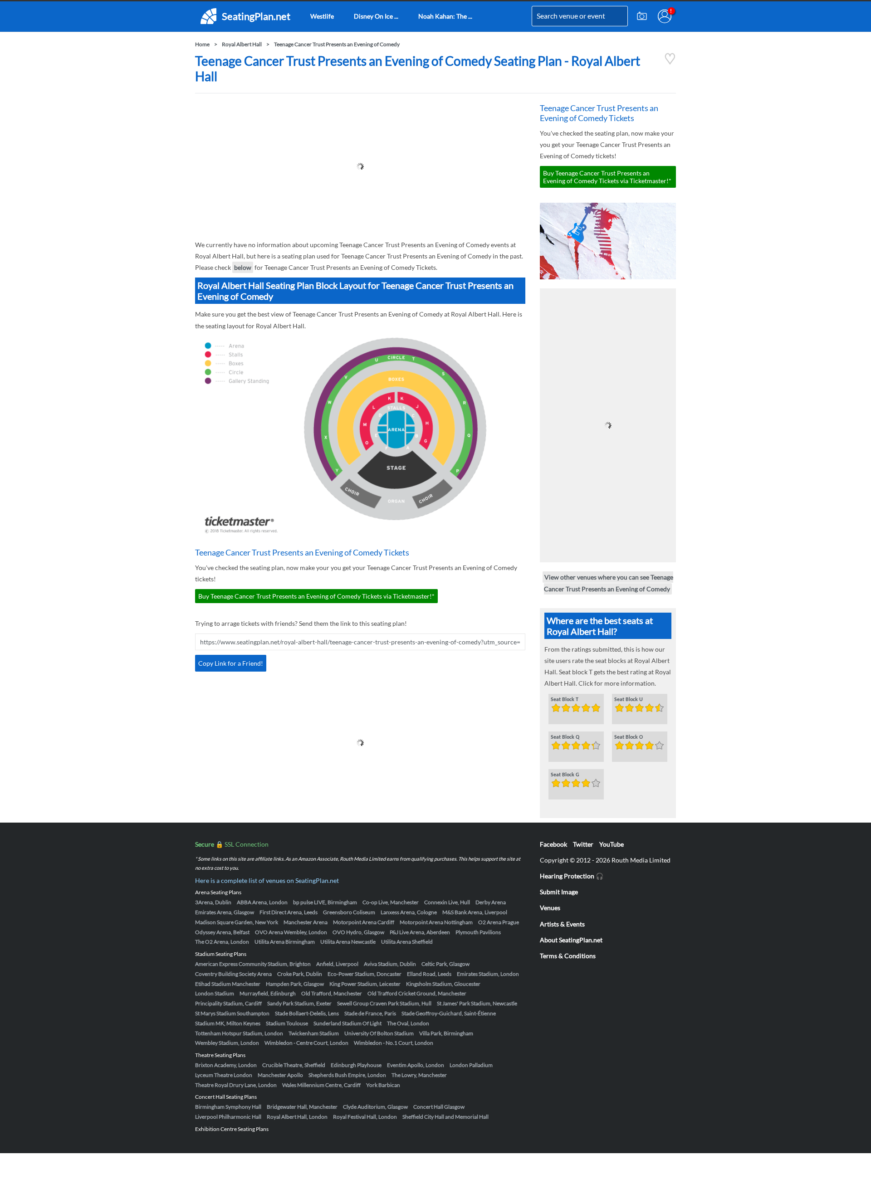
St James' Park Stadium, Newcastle (477, 1003)
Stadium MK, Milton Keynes (227, 1023)
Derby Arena (490, 902)
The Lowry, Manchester (419, 1075)
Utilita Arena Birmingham (284, 941)
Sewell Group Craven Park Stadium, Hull (384, 1003)
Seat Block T (564, 699)
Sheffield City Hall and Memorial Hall (445, 1116)
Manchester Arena (306, 922)
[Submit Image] (642, 16)
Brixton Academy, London (226, 1065)
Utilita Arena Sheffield (407, 941)
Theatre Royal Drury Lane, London (236, 1085)
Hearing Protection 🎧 (571, 876)
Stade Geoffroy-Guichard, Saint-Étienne (448, 1013)
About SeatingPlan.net (571, 940)
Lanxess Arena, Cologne (409, 912)
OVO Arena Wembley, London (291, 932)
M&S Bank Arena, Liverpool (474, 912)
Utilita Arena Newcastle (348, 941)
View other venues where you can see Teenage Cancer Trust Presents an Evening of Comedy (608, 582)
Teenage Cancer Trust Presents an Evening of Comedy (337, 44)
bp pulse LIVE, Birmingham (325, 902)
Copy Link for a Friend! (230, 663)
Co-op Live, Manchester (390, 902)
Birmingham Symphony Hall (228, 1106)
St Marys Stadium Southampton (232, 1013)
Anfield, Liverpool (337, 963)
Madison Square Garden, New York (236, 922)
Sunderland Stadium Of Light (347, 1023)
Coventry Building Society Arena (233, 973)
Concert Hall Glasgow (439, 1106)
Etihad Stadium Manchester (227, 983)
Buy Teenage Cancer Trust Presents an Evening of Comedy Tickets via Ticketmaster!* (316, 596)
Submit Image (559, 892)
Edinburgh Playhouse (356, 1065)
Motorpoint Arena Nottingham (436, 922)
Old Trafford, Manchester (331, 993)
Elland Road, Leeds (429, 973)
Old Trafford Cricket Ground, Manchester (416, 993)
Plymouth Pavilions (478, 932)
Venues (550, 907)
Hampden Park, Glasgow (295, 983)
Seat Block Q (565, 737)
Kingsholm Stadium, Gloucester (443, 983)
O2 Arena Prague (498, 922)
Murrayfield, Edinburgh (268, 993)
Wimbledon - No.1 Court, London (393, 1042)
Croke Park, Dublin (299, 973)
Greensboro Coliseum (349, 912)
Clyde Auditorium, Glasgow (375, 1106)
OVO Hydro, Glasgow (358, 932)
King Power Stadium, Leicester (365, 983)
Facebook (553, 844)
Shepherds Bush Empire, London (347, 1075)
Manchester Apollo (280, 1075)
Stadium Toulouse (287, 1023)
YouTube (611, 844)
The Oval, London (408, 1023)
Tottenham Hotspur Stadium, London (239, 1033)
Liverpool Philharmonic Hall (228, 1116)
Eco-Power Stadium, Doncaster (364, 973)
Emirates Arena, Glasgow (224, 912)
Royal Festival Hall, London (365, 1116)
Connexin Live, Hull (447, 902)
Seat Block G (565, 775)
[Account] (664, 16)
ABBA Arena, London (262, 902)
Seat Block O (628, 737)
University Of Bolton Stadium (379, 1033)
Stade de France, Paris (370, 1013)
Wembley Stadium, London (227, 1042)
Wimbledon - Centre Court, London (306, 1042)
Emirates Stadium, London (488, 973)
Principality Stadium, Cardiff (228, 1003)
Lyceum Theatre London (223, 1075)
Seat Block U (628, 699)
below (242, 267)
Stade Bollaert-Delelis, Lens (307, 1013)
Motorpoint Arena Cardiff (363, 922)
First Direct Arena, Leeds (288, 912)
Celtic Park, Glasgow (445, 963)
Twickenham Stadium (314, 1033)
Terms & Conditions (568, 956)
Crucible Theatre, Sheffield (293, 1065)
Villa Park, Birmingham (446, 1033)
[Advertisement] (360, 166)
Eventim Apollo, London (415, 1065)
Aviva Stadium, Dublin (390, 963)
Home (202, 44)
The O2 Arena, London (222, 941)
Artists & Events (562, 924)
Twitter (583, 844)
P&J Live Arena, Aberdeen (420, 932)
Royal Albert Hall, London (297, 1116)
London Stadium (214, 993)
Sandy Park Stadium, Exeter (299, 1003)
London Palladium (471, 1065)
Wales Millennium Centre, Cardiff (321, 1085)
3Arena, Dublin (213, 902)
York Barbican (383, 1085)
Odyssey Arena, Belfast (222, 932)
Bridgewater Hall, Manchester (302, 1106)
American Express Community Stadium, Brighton (253, 963)
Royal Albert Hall (242, 44)
